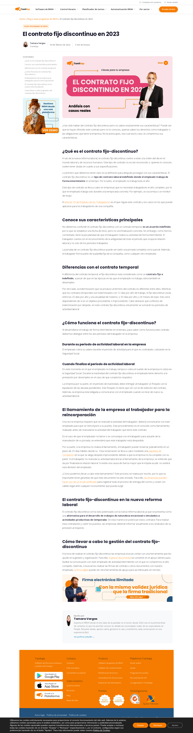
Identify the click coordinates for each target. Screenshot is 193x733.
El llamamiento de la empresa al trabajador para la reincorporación (39, 79)
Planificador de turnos (93, 9)
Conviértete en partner (76, 673)
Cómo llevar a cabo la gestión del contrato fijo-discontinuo (38, 91)
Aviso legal (40, 715)
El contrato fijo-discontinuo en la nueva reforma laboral (38, 85)
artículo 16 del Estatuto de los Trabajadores (87, 202)
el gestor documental (120, 557)
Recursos (70, 690)
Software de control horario (110, 668)
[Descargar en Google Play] (49, 679)
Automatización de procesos (110, 678)
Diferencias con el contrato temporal (40, 68)
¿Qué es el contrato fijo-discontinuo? (40, 60)
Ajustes (175, 725)
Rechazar (158, 725)
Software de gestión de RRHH (110, 663)
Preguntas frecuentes (139, 673)
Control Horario (68, 9)
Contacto (70, 663)
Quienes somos (73, 685)
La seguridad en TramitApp (141, 682)
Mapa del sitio (72, 700)
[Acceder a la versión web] (49, 698)
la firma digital (81, 569)
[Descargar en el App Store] (49, 688)
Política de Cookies (101, 730)
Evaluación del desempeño (109, 682)
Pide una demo (73, 668)
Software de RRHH (44, 9)
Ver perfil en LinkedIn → (84, 637)
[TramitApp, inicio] (22, 9)
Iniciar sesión (172, 2)
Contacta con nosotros (151, 2)
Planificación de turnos (108, 673)
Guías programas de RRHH (45, 19)
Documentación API (138, 678)
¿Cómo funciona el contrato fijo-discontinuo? (38, 73)
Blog (29, 19)
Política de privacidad (57, 715)
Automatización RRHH (122, 9)
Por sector (145, 9)
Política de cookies (78, 715)
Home (22, 19)
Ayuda (132, 668)
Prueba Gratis (168, 9)
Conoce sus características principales (41, 64)
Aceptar (140, 725)
